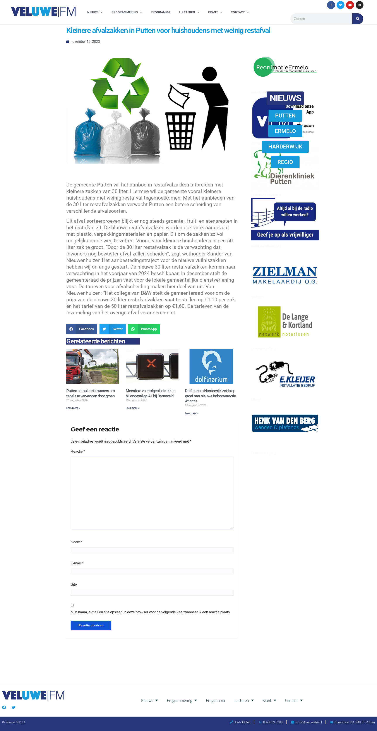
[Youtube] (350, 5)
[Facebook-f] (331, 5)
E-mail (77, 563)
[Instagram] (359, 5)
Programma (160, 12)
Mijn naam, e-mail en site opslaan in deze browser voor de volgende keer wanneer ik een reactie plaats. (151, 612)
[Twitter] (340, 5)
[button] (81, 329)
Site (74, 584)
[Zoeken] (357, 18)
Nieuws (93, 12)
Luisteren (187, 12)
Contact (238, 12)
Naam (76, 542)
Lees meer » (73, 408)
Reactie (78, 451)
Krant (213, 12)
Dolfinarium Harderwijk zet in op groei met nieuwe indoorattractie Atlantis (210, 395)
